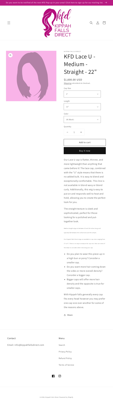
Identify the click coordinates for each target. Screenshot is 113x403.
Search (62, 345)
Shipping (67, 83)
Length (67, 101)
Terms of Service (66, 365)
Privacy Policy (65, 351)
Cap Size (67, 88)
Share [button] (70, 315)
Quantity (67, 126)
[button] (9, 23)
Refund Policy (65, 358)
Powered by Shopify (66, 397)
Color (66, 113)
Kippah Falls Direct (52, 397)
